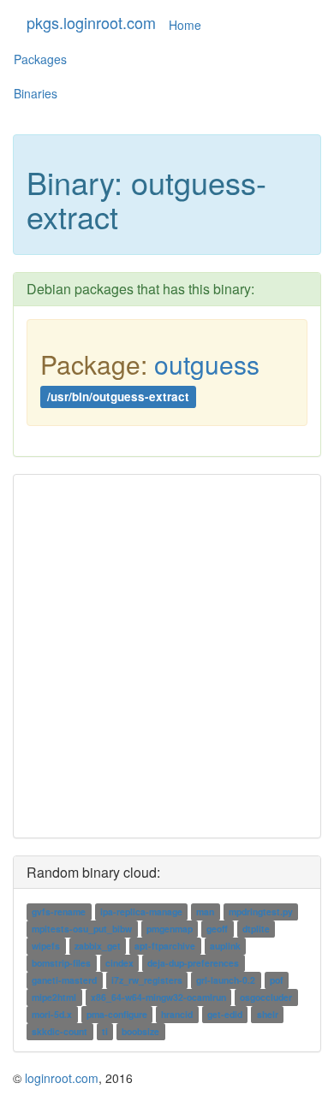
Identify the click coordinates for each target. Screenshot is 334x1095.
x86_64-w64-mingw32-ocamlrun (158, 997)
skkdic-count (59, 1031)
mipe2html (54, 997)
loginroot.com (61, 1077)
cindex (119, 962)
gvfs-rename (59, 911)
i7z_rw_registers (146, 980)
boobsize (140, 1031)
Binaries (35, 93)
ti (105, 1031)
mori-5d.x (52, 1014)
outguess (206, 364)
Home (185, 24)
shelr (267, 1014)
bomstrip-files (61, 962)
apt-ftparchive (164, 945)
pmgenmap (169, 928)
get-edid (224, 1014)
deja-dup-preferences (193, 962)
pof (276, 980)
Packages (40, 59)
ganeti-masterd (64, 980)
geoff (217, 928)
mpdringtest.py (261, 911)
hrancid (177, 1014)
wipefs (46, 945)
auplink (225, 945)
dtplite (256, 928)
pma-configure (116, 1014)
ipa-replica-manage (141, 911)
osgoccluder (266, 997)
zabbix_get (98, 945)
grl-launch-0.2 (225, 980)
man (205, 911)
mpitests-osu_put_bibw (82, 928)
